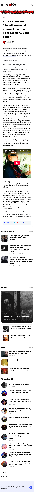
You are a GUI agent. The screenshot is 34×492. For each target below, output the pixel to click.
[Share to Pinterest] (17, 223)
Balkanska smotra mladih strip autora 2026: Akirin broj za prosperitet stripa (21, 445)
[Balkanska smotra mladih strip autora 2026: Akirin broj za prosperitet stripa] (4, 446)
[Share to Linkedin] (20, 223)
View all (31, 231)
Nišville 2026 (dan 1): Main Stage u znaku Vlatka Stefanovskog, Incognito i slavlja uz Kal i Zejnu (21, 463)
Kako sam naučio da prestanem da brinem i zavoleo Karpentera (20, 352)
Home (5, 17)
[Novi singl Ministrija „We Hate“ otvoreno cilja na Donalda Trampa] (4, 238)
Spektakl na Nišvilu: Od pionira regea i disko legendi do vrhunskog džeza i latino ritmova (20, 426)
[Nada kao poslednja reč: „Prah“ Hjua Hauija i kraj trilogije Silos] (6, 338)
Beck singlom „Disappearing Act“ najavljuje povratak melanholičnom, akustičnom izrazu (20, 248)
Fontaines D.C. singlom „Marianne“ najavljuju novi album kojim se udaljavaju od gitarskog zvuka (21, 260)
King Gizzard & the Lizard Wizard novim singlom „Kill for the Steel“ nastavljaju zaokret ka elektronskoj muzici (20, 436)
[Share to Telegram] (23, 223)
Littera (6, 313)
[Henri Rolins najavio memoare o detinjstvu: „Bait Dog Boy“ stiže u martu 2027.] (6, 329)
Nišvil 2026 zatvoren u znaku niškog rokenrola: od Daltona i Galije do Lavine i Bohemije (20, 392)
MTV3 (9, 17)
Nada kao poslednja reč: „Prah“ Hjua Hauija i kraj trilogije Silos (20, 336)
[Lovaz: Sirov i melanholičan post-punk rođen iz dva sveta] (4, 419)
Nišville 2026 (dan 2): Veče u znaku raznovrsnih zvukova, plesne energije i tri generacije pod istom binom (20, 454)
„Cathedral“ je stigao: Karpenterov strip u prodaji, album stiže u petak (20, 369)
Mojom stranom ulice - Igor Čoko (16, 316)
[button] (26, 223)
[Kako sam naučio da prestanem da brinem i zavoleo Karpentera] (4, 354)
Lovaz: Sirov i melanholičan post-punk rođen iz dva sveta (19, 418)
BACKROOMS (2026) (15, 360)
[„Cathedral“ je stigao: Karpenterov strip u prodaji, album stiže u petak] (4, 371)
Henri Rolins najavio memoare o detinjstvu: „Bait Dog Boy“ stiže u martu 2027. (20, 328)
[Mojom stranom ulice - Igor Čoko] (17, 307)
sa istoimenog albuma (13, 54)
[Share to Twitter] (14, 223)
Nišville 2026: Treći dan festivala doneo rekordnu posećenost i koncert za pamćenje (21, 401)
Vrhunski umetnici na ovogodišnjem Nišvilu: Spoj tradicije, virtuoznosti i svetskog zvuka (20, 409)
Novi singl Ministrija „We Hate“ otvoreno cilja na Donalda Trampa (19, 237)
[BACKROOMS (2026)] (4, 362)
